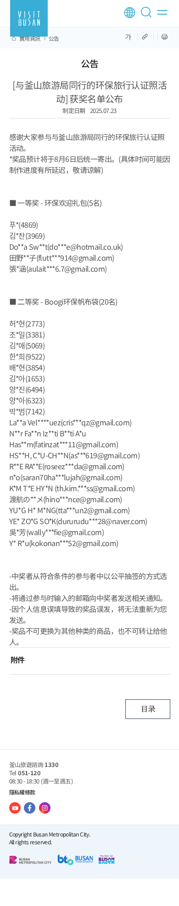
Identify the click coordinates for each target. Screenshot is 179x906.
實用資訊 (29, 38)
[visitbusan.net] (29, 18)
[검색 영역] (148, 16)
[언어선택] (129, 12)
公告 (54, 38)
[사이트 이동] (15, 808)
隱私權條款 (22, 792)
